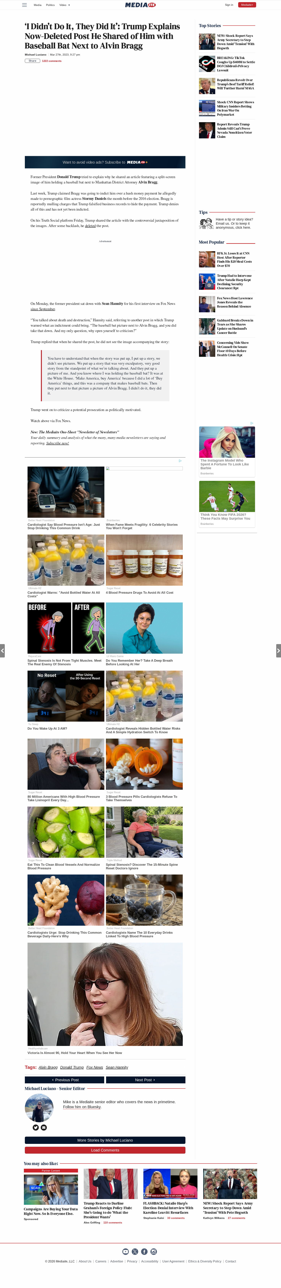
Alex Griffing (92, 1222)
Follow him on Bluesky (82, 1107)
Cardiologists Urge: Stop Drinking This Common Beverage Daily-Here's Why (65, 934)
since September (43, 308)
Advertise (116, 1261)
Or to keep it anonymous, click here (233, 226)
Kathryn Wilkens (214, 1217)
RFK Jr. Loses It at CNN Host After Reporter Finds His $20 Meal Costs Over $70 (234, 259)
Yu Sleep (33, 724)
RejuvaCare (34, 656)
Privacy (132, 1261)
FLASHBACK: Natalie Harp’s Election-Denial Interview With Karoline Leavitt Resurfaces (168, 1208)
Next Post (278, 650)
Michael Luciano (35, 54)
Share (33, 60)
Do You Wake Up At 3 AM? (47, 728)
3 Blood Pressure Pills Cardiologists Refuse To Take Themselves (141, 798)
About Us (85, 1261)
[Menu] (27, 5)
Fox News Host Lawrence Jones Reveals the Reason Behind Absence (235, 302)
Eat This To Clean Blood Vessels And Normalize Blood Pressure (64, 866)
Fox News (94, 1067)
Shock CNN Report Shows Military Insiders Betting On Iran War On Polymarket (235, 108)
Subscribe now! (57, 442)
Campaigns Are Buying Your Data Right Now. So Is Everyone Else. (51, 1211)
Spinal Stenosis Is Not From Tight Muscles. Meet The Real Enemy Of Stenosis (65, 662)
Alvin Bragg (48, 1067)
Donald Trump (72, 1067)
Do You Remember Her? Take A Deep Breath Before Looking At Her (139, 662)
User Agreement (173, 1261)
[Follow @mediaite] (135, 1251)
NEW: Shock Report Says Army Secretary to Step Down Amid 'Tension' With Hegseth (236, 41)
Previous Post (2, 650)
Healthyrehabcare (38, 1048)
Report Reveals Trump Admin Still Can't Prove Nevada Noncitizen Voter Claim (234, 130)
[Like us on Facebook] (144, 1251)
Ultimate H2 (34, 588)
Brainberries (113, 520)
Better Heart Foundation (41, 520)
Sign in (229, 4)
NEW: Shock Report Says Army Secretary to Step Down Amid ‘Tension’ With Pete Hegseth (228, 1208)
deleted (90, 225)
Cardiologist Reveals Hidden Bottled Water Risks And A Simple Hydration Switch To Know (143, 730)
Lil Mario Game (115, 656)
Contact (230, 1261)
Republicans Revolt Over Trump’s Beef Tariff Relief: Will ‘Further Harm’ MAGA (235, 84)
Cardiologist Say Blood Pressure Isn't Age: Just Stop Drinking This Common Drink (64, 526)
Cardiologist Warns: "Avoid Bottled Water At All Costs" (64, 594)
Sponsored (31, 1219)
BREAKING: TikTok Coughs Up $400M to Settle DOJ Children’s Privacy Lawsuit (236, 64)
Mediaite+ (247, 4)
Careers (100, 1261)
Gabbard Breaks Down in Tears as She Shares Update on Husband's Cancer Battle (235, 326)
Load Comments (105, 1150)
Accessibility (149, 1261)
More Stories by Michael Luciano (105, 1140)
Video (64, 4)
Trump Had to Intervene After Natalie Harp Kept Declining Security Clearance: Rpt (234, 281)
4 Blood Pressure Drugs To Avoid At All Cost (139, 592)
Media (37, 4)
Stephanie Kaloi (153, 1217)
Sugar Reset (113, 588)
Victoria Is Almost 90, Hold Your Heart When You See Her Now (75, 1053)
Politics (50, 4)
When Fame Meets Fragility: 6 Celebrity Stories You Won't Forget (142, 526)
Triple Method (114, 860)
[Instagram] (153, 1251)
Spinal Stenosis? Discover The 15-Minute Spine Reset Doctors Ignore (142, 866)
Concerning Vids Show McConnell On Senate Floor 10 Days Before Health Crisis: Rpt (233, 348)
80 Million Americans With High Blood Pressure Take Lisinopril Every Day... (64, 798)
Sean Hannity (117, 1067)
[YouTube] (125, 1251)
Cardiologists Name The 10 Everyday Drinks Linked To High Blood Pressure (139, 934)
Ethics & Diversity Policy (204, 1261)
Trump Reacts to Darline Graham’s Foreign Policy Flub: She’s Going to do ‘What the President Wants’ (108, 1210)
